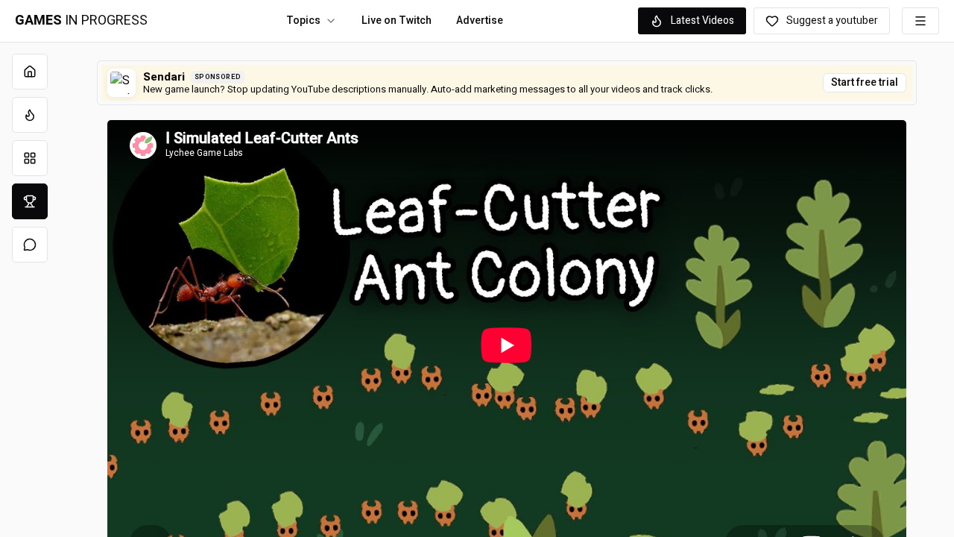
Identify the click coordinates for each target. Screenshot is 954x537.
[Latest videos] (30, 115)
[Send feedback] (30, 245)
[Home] (30, 72)
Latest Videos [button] (702, 20)
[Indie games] (30, 158)
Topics (303, 20)
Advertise (479, 20)
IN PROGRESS (81, 21)
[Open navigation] (920, 20)
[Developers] (30, 201)
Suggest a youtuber (832, 20)
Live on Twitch (396, 20)
